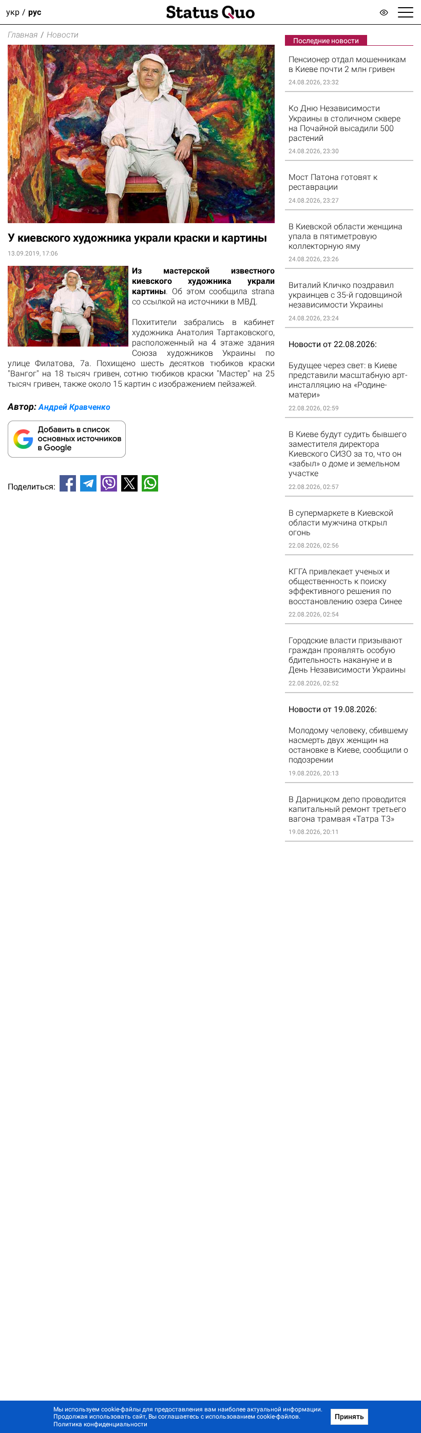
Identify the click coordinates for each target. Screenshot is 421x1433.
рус (34, 12)
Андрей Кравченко (74, 407)
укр (13, 12)
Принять (349, 1416)
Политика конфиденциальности (100, 1424)
